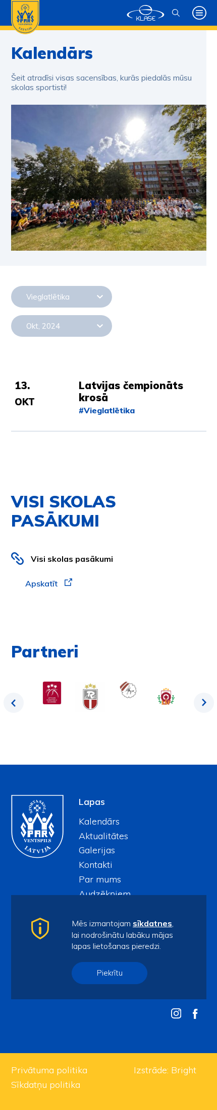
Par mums (100, 879)
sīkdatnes (152, 923)
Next (204, 703)
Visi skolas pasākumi (72, 559)
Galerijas (97, 850)
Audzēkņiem (105, 894)
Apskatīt (42, 583)
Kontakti (96, 864)
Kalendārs (99, 821)
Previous (14, 703)
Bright (183, 1070)
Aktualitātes (103, 836)
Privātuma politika (49, 1070)
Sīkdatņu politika (45, 1084)
